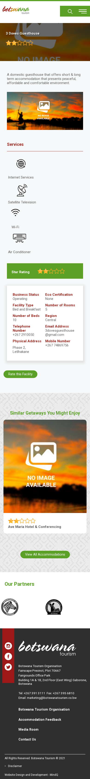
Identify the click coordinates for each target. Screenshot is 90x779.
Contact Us (27, 739)
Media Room (28, 729)
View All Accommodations (45, 554)
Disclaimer (15, 766)
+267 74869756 (57, 345)
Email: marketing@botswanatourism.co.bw (47, 698)
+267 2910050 (23, 335)
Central (50, 320)
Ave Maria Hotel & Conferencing (34, 527)
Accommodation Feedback (39, 719)
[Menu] (80, 10)
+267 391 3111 (34, 693)
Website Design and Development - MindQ (31, 774)
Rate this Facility (20, 374)
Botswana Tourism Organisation (44, 709)
